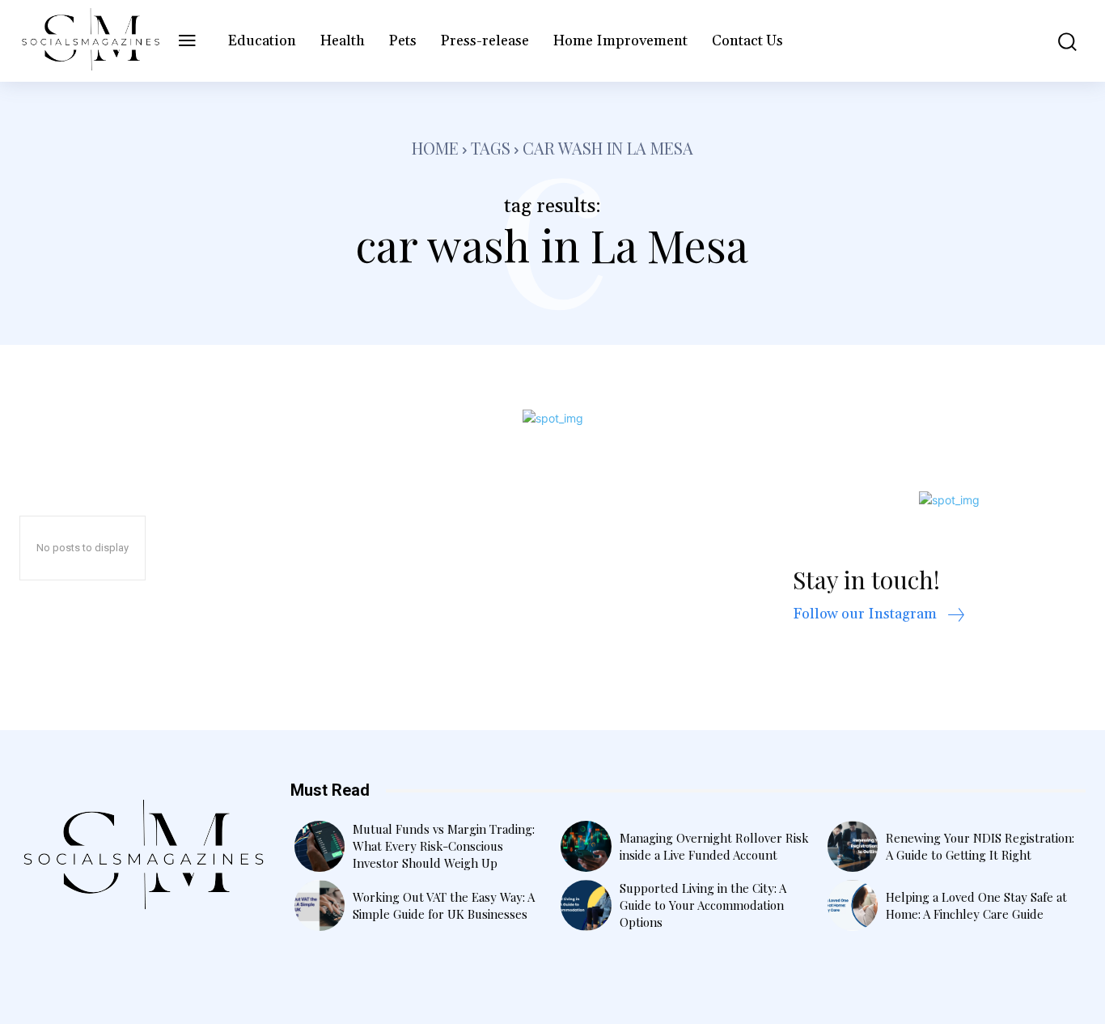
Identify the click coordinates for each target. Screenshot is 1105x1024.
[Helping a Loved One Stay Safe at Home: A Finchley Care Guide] (853, 905)
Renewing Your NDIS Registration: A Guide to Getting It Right (980, 846)
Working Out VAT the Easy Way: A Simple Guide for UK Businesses (444, 905)
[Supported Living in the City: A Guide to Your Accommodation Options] (586, 905)
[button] (1057, 41)
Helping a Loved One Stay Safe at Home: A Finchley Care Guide (976, 905)
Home (435, 148)
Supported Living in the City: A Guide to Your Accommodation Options (703, 905)
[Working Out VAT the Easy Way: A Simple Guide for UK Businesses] (319, 905)
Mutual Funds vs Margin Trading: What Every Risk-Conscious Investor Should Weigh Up (444, 846)
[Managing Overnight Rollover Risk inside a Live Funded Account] (586, 846)
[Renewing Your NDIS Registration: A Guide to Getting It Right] (853, 846)
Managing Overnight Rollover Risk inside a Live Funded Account (714, 846)
